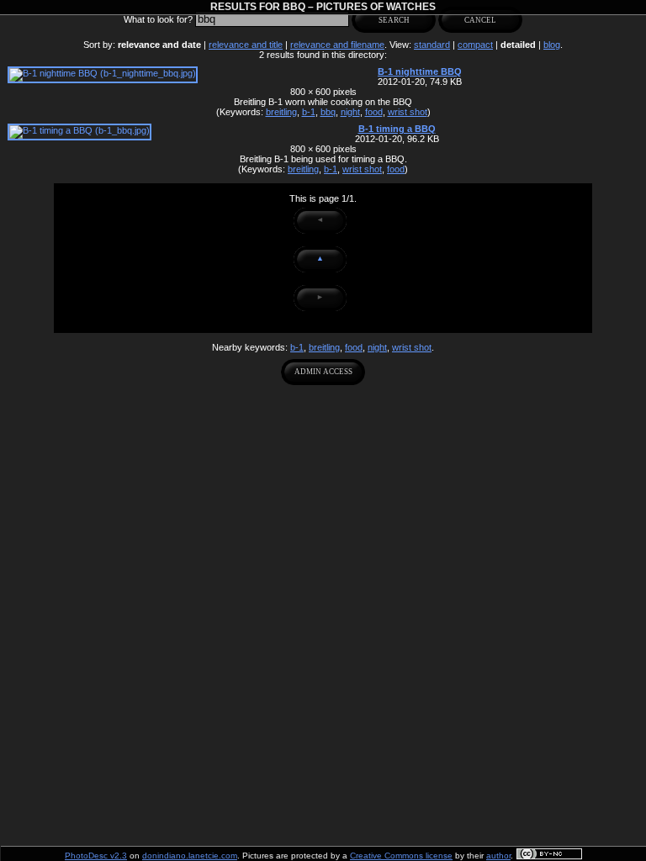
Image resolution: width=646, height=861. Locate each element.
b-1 (308, 112)
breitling (281, 112)
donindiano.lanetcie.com (189, 855)
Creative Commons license (401, 855)
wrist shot (407, 112)
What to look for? (158, 19)
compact (475, 45)
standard (432, 45)
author (498, 855)
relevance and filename (337, 45)
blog (551, 45)
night (350, 112)
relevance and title (246, 45)
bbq (328, 112)
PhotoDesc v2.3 (96, 855)
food (374, 112)
